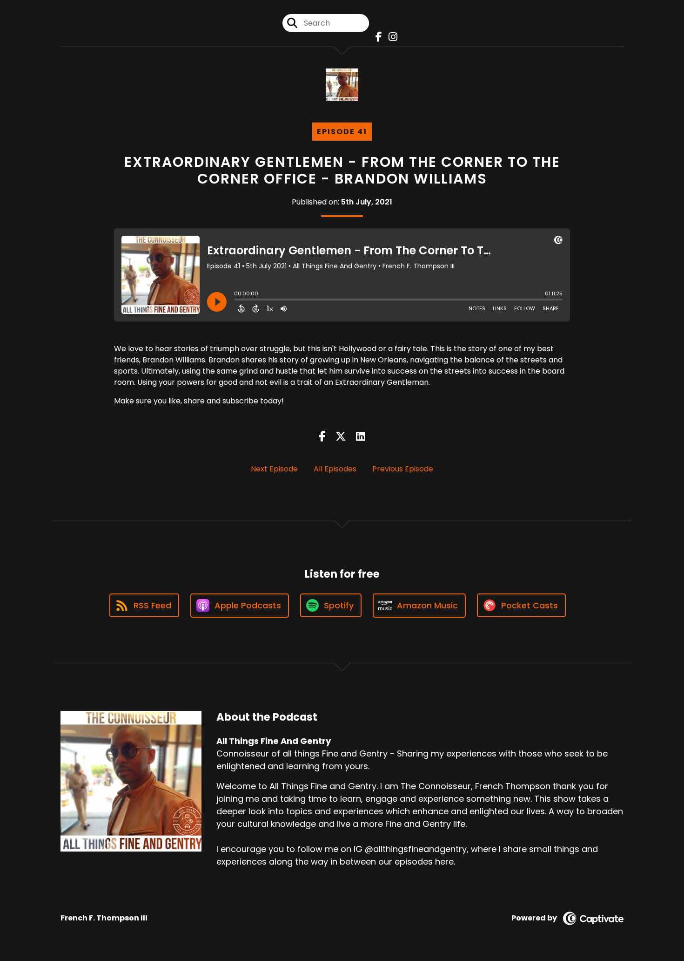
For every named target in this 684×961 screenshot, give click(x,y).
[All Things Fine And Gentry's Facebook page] (376, 37)
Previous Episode (402, 468)
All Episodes (335, 468)
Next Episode (274, 468)
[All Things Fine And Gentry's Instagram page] (390, 37)
